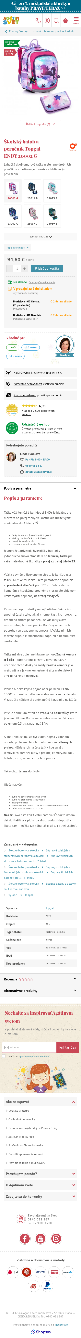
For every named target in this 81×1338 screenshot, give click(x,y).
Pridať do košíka (47, 268)
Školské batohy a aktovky (24, 850)
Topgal (29, 895)
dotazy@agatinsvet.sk (38, 472)
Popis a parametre (17, 488)
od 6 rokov (30, 347)
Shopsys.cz (61, 1325)
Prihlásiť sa (67, 1047)
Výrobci (13, 895)
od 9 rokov (15, 356)
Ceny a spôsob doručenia (42, 282)
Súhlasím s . (28, 1056)
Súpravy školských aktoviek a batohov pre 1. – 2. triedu (41, 31)
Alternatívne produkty (20, 990)
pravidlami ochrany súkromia (34, 1056)
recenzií (26, 414)
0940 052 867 (34, 465)
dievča (13, 347)
